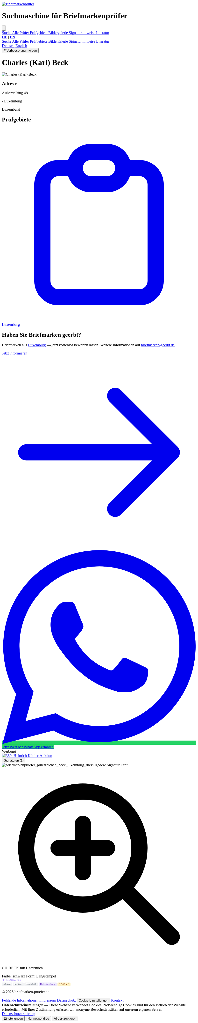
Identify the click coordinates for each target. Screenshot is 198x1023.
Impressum (47, 1000)
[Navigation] (4, 28)
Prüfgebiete (39, 33)
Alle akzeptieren (65, 1018)
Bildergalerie (58, 33)
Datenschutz (66, 1000)
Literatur (102, 33)
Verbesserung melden (22, 50)
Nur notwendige (38, 1018)
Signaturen (13, 760)
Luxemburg (37, 345)
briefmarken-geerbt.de (158, 345)
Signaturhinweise (82, 33)
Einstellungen (13, 1018)
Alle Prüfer (21, 33)
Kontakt (117, 1000)
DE (4, 37)
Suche (7, 33)
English (21, 46)
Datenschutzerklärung (18, 1014)
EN (12, 37)
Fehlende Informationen (20, 1000)
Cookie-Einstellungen (93, 1000)
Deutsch (8, 46)
